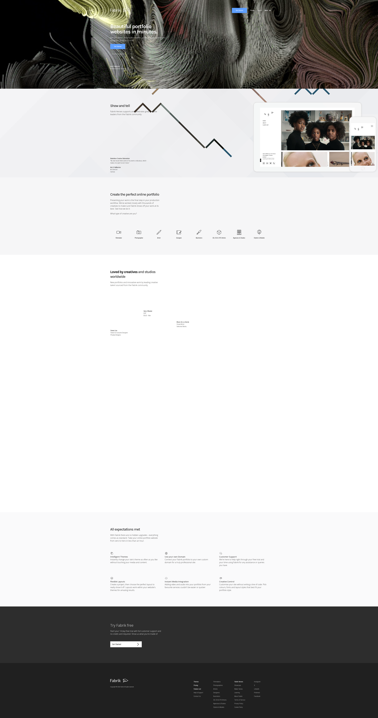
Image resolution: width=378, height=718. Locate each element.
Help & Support (198, 693)
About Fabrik (238, 696)
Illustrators (216, 696)
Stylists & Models (218, 707)
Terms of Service (239, 700)
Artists (215, 689)
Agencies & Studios (219, 704)
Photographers (218, 685)
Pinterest (257, 693)
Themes (196, 682)
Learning (237, 693)
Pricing (196, 685)
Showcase (237, 685)
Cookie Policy (238, 707)
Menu (266, 10)
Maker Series (238, 689)
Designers (216, 693)
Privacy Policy (238, 704)
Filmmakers (217, 682)
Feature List (197, 689)
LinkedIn (256, 689)
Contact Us (197, 696)
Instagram (257, 682)
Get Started (239, 10)
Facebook (257, 696)
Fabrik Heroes (238, 682)
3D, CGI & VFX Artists (220, 700)
